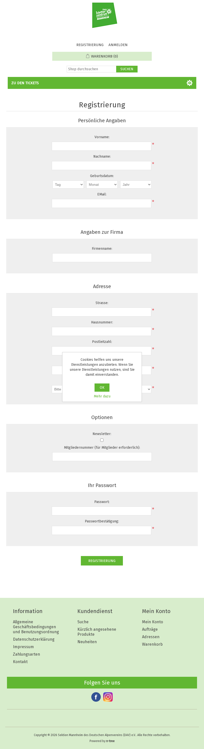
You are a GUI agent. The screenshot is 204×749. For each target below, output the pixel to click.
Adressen (150, 636)
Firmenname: (102, 249)
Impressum (23, 646)
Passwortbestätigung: (102, 521)
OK (102, 387)
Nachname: (102, 156)
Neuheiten (87, 641)
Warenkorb (152, 644)
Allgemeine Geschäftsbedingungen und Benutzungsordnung (36, 627)
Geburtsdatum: (102, 176)
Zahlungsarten (26, 654)
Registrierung (89, 45)
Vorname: (102, 137)
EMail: (101, 194)
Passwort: (101, 502)
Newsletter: (102, 434)
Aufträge (150, 629)
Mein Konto (152, 622)
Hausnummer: (102, 322)
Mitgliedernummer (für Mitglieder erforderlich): (102, 447)
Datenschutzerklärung (33, 639)
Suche (83, 622)
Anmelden (118, 45)
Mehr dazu (102, 396)
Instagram (108, 697)
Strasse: (102, 303)
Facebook (96, 697)
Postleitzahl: (102, 342)
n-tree (110, 741)
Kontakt (20, 661)
